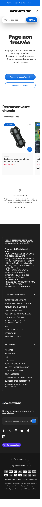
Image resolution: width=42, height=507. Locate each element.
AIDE (7, 326)
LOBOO (6, 156)
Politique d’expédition (27, 486)
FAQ (6, 357)
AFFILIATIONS (10, 333)
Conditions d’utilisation (13, 486)
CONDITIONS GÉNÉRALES (15, 317)
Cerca (32, 20)
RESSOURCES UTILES (13, 336)
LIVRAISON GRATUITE (13, 310)
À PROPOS (9, 350)
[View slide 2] (18, 207)
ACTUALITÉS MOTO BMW (15, 364)
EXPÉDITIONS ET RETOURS (15, 300)
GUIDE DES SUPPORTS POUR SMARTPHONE (16, 385)
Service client (20, 195)
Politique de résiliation (30, 489)
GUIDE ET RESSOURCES (14, 371)
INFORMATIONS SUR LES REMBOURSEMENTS (15, 322)
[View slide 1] (16, 207)
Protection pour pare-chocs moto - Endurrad (16, 160)
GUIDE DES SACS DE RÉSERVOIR (17, 381)
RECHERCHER (10, 353)
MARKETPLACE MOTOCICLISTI (17, 367)
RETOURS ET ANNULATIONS (16, 307)
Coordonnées (18, 489)
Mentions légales (8, 489)
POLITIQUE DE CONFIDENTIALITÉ (18, 314)
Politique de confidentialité (29, 483)
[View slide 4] (24, 207)
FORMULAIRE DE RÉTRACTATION (18, 303)
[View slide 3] (21, 207)
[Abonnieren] (33, 421)
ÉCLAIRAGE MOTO (12, 374)
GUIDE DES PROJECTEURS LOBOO (18, 378)
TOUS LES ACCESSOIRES (14, 330)
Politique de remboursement (12, 483)
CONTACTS (9, 360)
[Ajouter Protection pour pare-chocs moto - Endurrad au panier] (29, 149)
